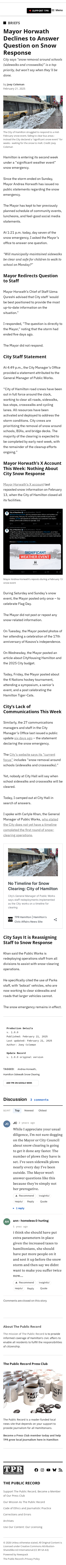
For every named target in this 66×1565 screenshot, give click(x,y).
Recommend (24, 1195)
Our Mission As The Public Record (24, 1502)
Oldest (42, 1110)
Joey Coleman (15, 84)
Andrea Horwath (27, 1069)
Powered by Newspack (15, 1554)
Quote (43, 1201)
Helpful (19, 1201)
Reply (30, 1201)
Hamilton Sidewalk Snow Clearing (21, 1074)
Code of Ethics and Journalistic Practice (27, 1508)
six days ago (23, 738)
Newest (29, 1110)
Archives (8, 1521)
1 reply (20, 1208)
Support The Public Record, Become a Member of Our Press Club (32, 1493)
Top (17, 1110)
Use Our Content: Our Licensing (22, 1527)
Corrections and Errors (17, 1514)
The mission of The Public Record (23, 1334)
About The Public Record (22, 1326)
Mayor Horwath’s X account (23, 484)
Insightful (44, 1196)
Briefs (14, 22)
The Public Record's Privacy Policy (21, 1558)
